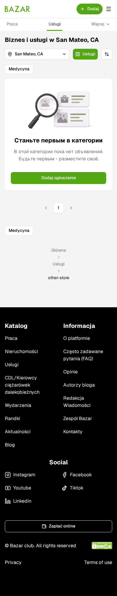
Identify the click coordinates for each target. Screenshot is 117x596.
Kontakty (72, 431)
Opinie (70, 372)
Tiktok (76, 488)
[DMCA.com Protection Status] (102, 545)
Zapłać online (62, 526)
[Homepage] (17, 9)
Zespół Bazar (77, 418)
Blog (10, 445)
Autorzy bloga (79, 385)
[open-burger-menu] (108, 9)
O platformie (76, 338)
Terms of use (98, 562)
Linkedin (22, 501)
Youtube (22, 488)
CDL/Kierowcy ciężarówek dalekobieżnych (22, 385)
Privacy (13, 562)
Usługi (55, 24)
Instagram (24, 475)
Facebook (81, 475)
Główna (58, 250)
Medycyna (19, 69)
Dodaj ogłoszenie (58, 177)
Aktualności (18, 431)
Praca (12, 24)
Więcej (97, 24)
